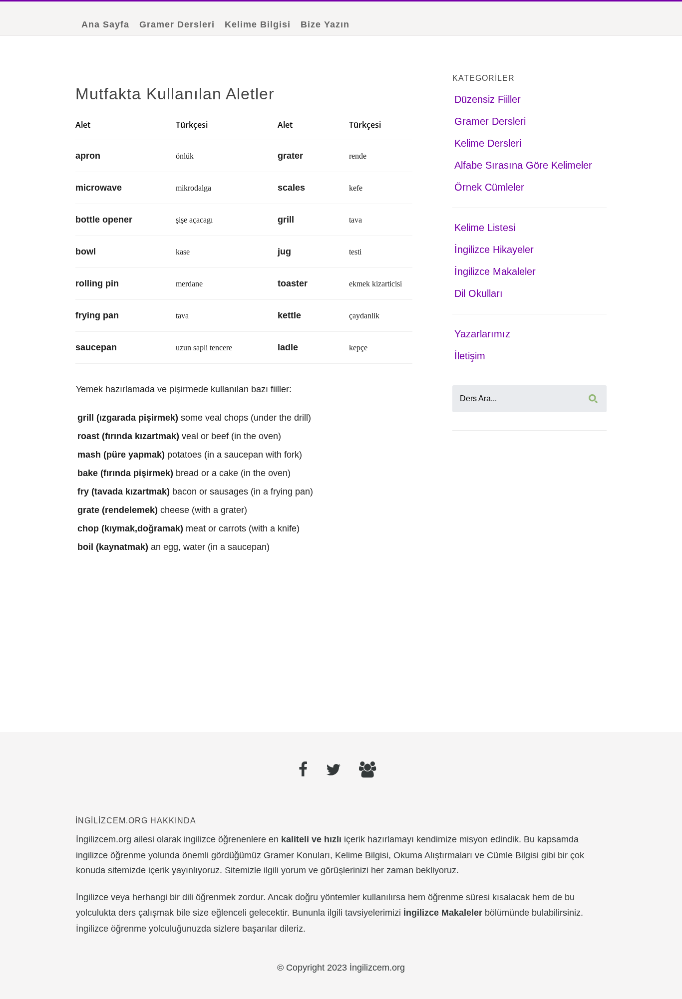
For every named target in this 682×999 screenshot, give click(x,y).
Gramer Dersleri (177, 24)
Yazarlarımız (482, 333)
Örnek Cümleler (489, 187)
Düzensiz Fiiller (487, 99)
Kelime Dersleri (487, 143)
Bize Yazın (325, 24)
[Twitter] (333, 771)
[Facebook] (303, 771)
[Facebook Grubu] (367, 771)
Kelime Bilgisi (258, 24)
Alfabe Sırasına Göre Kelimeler (523, 165)
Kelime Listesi (484, 227)
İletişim (469, 355)
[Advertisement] (243, 640)
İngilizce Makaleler (495, 271)
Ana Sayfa (105, 24)
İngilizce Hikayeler (494, 249)
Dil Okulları (478, 293)
